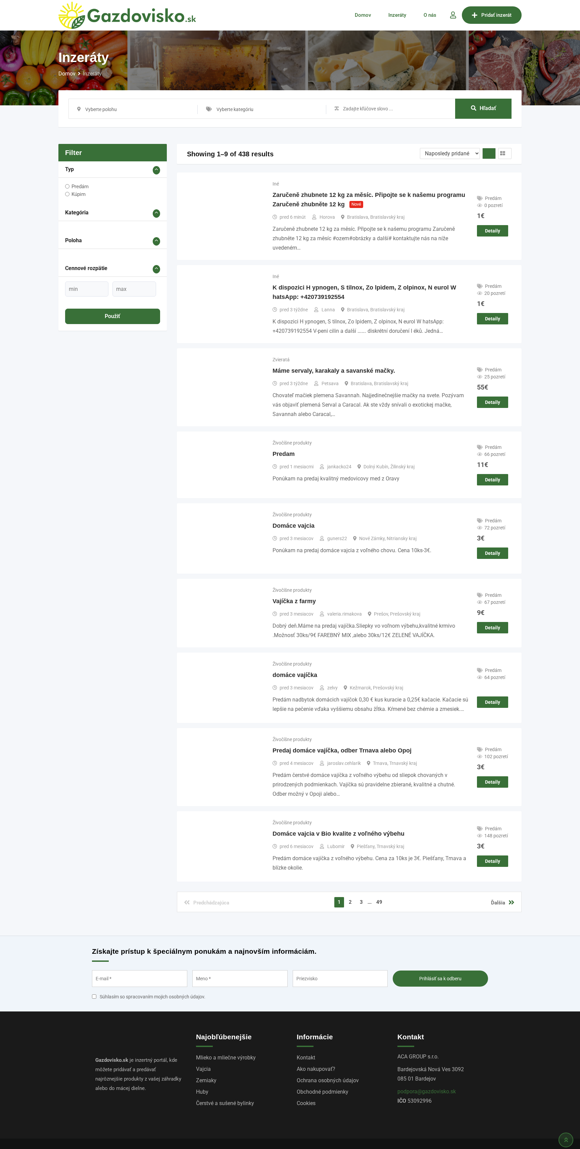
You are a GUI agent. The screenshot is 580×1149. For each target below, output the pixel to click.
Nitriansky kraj (402, 538)
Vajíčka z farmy (294, 601)
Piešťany (366, 846)
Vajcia (203, 1069)
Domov (363, 15)
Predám (80, 186)
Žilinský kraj (402, 466)
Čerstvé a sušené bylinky (225, 1103)
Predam (284, 454)
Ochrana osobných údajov (328, 1080)
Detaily (492, 230)
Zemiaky (206, 1080)
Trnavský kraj (403, 763)
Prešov (381, 614)
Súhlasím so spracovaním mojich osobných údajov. (152, 996)
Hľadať (488, 108)
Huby (202, 1092)
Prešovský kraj (405, 614)
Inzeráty (397, 15)
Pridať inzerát (496, 15)
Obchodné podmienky (322, 1092)
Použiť (112, 316)
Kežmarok (360, 687)
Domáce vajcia (294, 525)
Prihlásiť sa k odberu (440, 978)
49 (379, 902)
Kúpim (78, 194)
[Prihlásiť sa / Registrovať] (453, 15)
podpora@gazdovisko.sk (426, 1091)
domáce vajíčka (295, 675)
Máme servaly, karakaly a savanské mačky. (334, 370)
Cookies (306, 1103)
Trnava (380, 763)
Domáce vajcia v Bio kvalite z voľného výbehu (338, 833)
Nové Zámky (372, 538)
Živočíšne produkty (292, 443)
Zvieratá (281, 359)
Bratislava (357, 217)
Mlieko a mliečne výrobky (226, 1057)
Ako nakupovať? (316, 1069)
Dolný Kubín (376, 466)
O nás (430, 15)
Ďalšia (498, 903)
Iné (276, 184)
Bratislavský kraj (387, 217)
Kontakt (306, 1057)
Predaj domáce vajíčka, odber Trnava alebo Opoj (342, 750)
